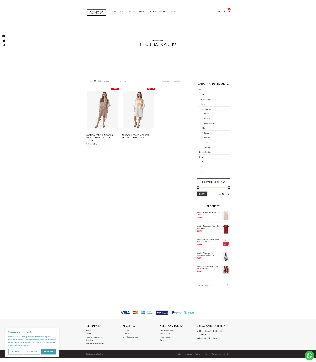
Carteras (207, 119)
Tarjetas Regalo (206, 99)
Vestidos (207, 147)
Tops (206, 143)
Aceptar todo (48, 352)
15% (202, 162)
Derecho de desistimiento (95, 343)
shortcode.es (99, 354)
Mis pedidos (127, 331)
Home (114, 12)
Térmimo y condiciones (94, 337)
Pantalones (208, 138)
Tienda (141, 12)
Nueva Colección (205, 152)
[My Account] (224, 11)
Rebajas (132, 12)
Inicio (201, 90)
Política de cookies (201, 354)
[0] (229, 11)
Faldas (206, 133)
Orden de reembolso (167, 331)
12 (115, 81)
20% (202, 167)
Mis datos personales (130, 337)
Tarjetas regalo (165, 337)
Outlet (173, 12)
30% (202, 171)
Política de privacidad (184, 354)
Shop (162, 40)
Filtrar (202, 194)
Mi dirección (127, 334)
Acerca (153, 12)
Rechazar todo (32, 352)
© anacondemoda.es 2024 (220, 354)
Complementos (209, 123)
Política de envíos (166, 334)
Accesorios (206, 109)
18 (120, 81)
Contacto (163, 12)
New (121, 12)
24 (125, 81)
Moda (204, 128)
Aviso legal (90, 340)
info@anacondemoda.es (208, 338)
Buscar (227, 285)
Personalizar (15, 352)
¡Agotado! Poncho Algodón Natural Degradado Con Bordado (99, 137)
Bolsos (206, 114)
